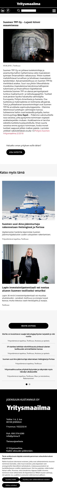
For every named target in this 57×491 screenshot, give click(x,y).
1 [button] (26, 384)
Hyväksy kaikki (10, 479)
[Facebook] (8, 10)
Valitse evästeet (11, 485)
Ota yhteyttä (15, 152)
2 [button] (29, 384)
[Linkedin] (3, 10)
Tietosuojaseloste (14, 441)
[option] (28, 357)
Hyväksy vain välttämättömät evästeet (36, 479)
